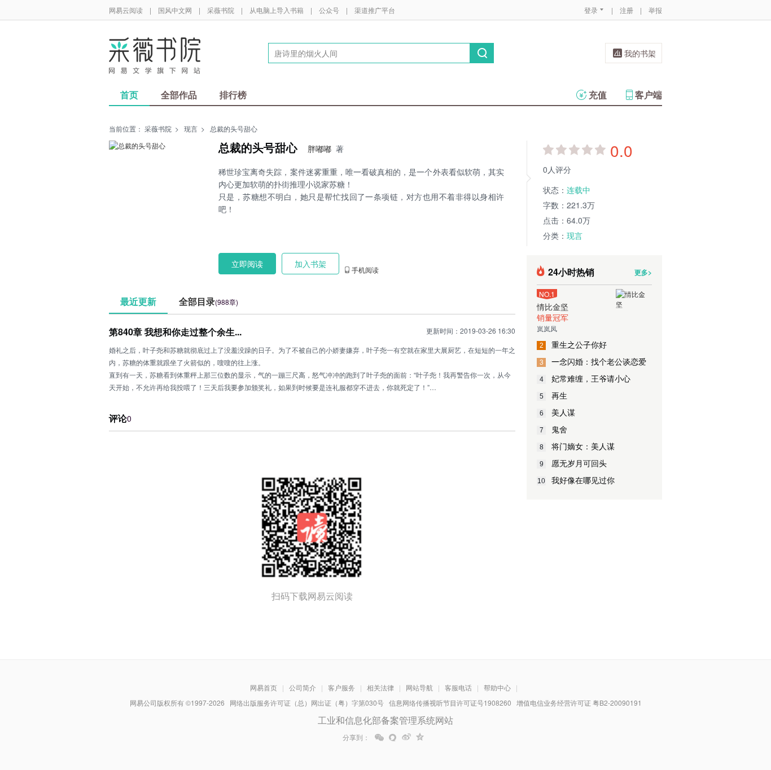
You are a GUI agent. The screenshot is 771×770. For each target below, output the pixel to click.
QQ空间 (419, 737)
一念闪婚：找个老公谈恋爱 (593, 361)
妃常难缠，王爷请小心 (585, 378)
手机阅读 (365, 269)
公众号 (329, 10)
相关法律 (380, 687)
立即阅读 (247, 263)
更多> (643, 272)
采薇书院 (220, 10)
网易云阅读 (126, 10)
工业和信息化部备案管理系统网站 (385, 720)
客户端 (648, 94)
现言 (191, 128)
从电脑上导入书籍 (276, 10)
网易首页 (263, 687)
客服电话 (458, 687)
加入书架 (310, 263)
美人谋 (558, 412)
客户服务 (341, 687)
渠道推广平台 (374, 10)
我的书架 (640, 53)
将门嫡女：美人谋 (577, 446)
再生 (554, 395)
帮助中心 (497, 687)
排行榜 (233, 94)
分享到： (356, 737)
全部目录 (208, 301)
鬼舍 (554, 429)
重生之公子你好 (573, 344)
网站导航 (419, 687)
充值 (598, 94)
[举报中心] (693, 704)
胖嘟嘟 (319, 148)
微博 (406, 737)
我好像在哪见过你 (576, 479)
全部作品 (179, 94)
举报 (655, 10)
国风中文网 (175, 10)
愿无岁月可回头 (573, 463)
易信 (392, 737)
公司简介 (302, 687)
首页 (129, 94)
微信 (379, 737)
